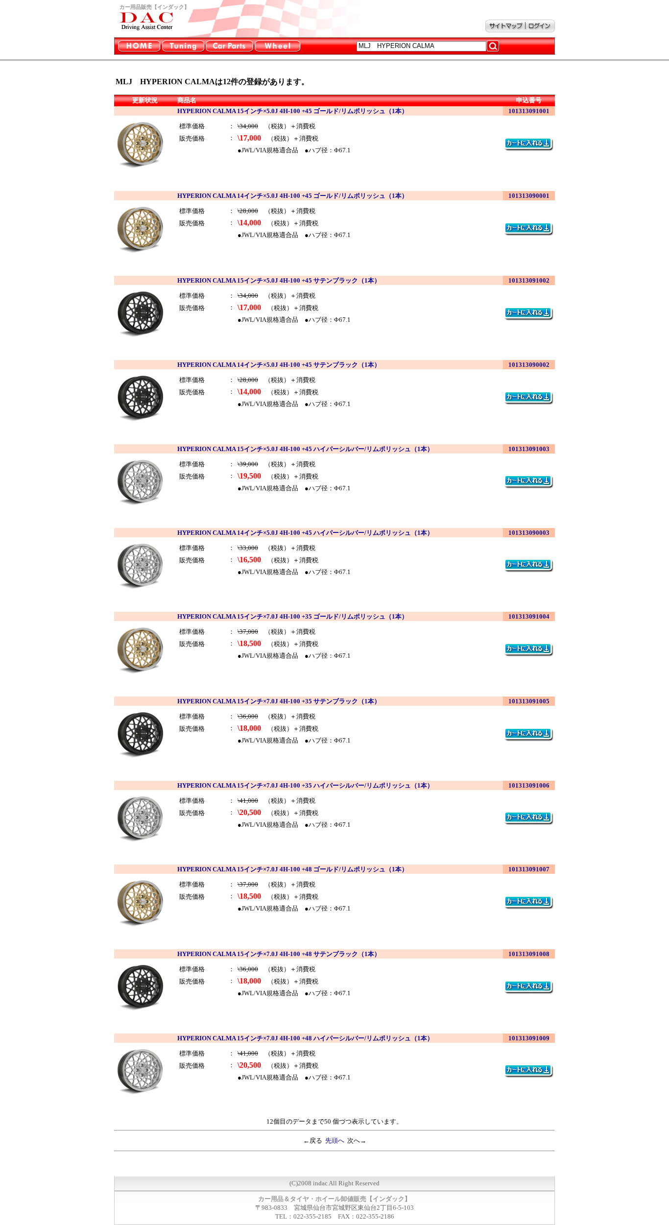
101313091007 (529, 869)
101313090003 (529, 532)
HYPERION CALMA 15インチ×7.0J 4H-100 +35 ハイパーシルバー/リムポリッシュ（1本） (305, 785)
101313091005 (529, 701)
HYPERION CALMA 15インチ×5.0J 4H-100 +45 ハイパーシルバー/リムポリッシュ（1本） (305, 449)
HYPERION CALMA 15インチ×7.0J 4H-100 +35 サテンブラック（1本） (279, 701)
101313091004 (529, 616)
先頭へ (334, 1140)
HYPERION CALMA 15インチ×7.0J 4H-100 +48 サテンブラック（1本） (279, 954)
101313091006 (529, 785)
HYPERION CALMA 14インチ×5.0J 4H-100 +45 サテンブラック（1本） (279, 364)
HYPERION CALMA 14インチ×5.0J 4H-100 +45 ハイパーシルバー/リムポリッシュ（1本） (305, 532)
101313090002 (529, 364)
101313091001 (529, 111)
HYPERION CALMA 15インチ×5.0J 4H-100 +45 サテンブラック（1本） (279, 280)
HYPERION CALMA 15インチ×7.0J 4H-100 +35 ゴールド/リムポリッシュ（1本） (292, 616)
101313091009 (529, 1038)
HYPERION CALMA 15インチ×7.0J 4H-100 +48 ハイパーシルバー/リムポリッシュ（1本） (305, 1038)
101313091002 (529, 280)
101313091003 (529, 449)
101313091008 (529, 954)
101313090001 (529, 195)
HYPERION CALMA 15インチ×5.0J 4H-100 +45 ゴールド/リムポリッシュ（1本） (292, 111)
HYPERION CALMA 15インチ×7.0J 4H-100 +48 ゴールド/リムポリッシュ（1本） (292, 869)
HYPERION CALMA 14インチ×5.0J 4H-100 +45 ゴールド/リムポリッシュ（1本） (292, 195)
